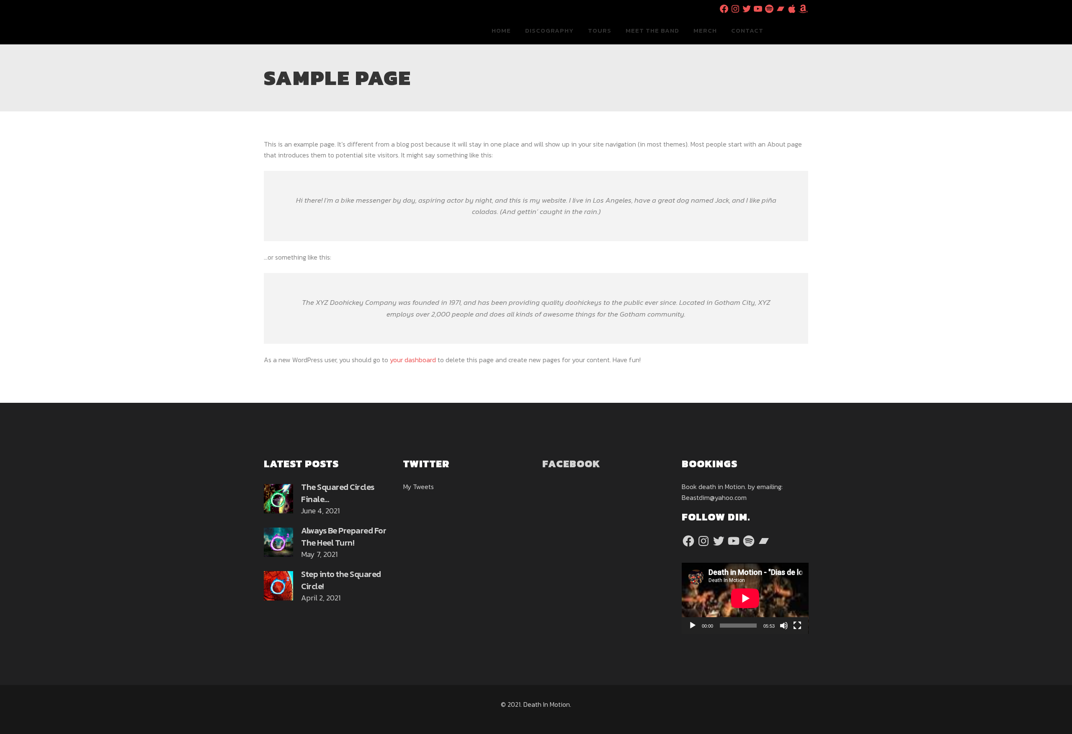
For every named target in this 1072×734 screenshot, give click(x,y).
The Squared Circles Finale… (337, 493)
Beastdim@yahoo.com (714, 497)
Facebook (571, 463)
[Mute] (784, 625)
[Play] (692, 625)
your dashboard (413, 360)
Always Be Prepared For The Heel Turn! (343, 536)
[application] (745, 598)
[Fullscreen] (797, 625)
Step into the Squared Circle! (341, 580)
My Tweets (418, 487)
